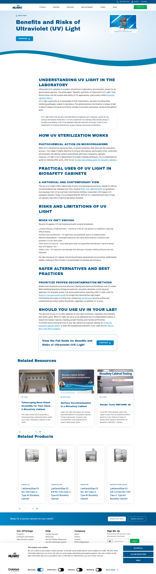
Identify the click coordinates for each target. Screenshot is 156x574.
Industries (56, 7)
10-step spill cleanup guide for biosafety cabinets (95, 160)
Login (136, 2)
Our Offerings (25, 531)
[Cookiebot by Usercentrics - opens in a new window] (13, 569)
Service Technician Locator (56, 542)
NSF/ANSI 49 (100, 189)
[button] (19, 431)
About (115, 7)
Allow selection (138, 554)
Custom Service (52, 534)
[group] (37, 398)
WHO (83, 189)
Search (144, 2)
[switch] (61, 569)
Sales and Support (87, 7)
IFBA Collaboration (81, 542)
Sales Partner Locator (25, 540)
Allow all (138, 548)
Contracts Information (25, 537)
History (77, 537)
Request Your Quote (117, 519)
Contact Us (140, 7)
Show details (110, 570)
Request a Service (137, 519)
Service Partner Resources (56, 540)
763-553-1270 (124, 2)
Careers (102, 7)
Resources (70, 7)
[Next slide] (39, 431)
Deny (138, 560)
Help (48, 531)
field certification (84, 298)
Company (79, 531)
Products (42, 7)
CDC (88, 189)
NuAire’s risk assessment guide (52, 295)
